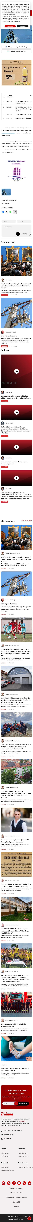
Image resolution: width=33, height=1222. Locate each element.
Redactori (21, 1149)
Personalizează (22, 26)
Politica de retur (16, 1193)
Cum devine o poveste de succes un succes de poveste (14, 463)
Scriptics (22, 1219)
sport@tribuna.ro (23, 1156)
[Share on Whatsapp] (10, 213)
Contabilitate (22, 1163)
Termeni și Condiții (16, 1188)
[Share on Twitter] (6, 213)
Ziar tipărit (16, 1202)
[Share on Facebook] (3, 213)
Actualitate (4, 295)
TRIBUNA (23, 1121)
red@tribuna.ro (8, 1135)
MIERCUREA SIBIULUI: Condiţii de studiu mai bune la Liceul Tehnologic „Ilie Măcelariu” (15, 931)
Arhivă (16, 1206)
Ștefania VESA (9, 740)
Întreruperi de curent (9, 336)
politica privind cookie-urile (8, 14)
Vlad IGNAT (8, 553)
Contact (3, 1149)
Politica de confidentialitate (16, 1197)
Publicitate (5, 1163)
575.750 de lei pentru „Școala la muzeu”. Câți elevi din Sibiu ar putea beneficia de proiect (16, 286)
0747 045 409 (8, 1139)
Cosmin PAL (8, 880)
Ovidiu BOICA (9, 645)
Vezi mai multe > (26, 521)
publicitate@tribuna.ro (7, 1170)
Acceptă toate (10, 26)
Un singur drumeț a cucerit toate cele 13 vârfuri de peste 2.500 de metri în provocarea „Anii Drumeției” (16, 747)
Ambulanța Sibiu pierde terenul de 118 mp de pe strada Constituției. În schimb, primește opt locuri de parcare (16, 700)
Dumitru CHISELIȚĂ (10, 600)
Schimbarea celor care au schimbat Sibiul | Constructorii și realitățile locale (16, 397)
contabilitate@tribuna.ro (25, 1167)
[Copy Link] (15, 212)
